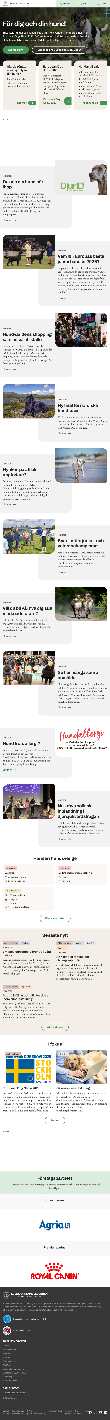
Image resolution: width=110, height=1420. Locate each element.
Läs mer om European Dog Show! (60, 49)
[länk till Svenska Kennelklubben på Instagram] (95, 1412)
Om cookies (77, 1412)
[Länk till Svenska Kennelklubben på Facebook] (90, 1412)
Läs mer (7, 220)
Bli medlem (15, 49)
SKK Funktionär (9, 1350)
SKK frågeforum (10, 1398)
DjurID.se (7, 1365)
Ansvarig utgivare (68, 1412)
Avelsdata (7, 1357)
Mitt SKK (6, 1346)
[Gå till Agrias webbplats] (55, 1224)
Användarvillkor (55, 1411)
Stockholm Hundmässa (13, 1369)
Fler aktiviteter (55, 918)
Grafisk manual (6, 1412)
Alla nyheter (55, 1027)
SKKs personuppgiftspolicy (36, 1412)
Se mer (55, 1120)
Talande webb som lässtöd (18, 1412)
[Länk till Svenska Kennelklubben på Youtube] (100, 1412)
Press (86, 1411)
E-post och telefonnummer (15, 1393)
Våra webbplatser (10, 1380)
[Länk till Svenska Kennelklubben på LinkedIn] (106, 1412)
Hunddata (7, 1353)
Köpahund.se (9, 1361)
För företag (7, 1377)
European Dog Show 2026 (14, 1373)
